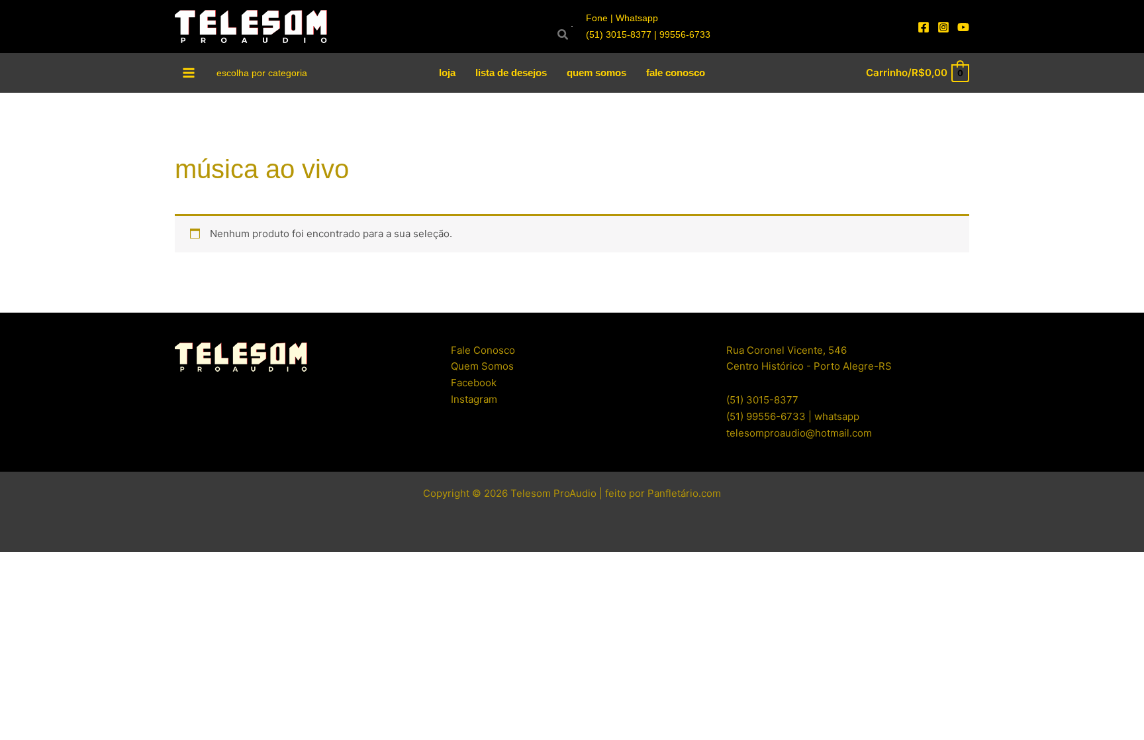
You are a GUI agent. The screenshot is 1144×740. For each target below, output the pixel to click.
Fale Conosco (483, 350)
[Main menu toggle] (189, 72)
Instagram (474, 399)
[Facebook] (924, 27)
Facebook (474, 382)
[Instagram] (943, 27)
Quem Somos (482, 366)
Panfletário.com (684, 493)
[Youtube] (963, 27)
